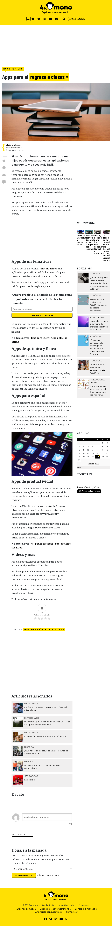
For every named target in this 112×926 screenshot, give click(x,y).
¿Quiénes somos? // (26, 909)
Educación (37, 629)
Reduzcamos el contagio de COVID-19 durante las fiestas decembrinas (98, 305)
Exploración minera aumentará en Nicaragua (45, 736)
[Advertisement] (56, 45)
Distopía (29, 747)
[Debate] (4, 182)
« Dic (79, 467)
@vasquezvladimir (14, 147)
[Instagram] (44, 19)
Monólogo (96, 273)
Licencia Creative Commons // (55, 909)
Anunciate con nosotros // (49, 912)
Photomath (47, 268)
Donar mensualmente (49, 875)
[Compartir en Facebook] (4, 168)
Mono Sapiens (13, 68)
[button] (64, 19)
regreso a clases (54, 629)
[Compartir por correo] (4, 175)
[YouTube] (50, 19)
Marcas (28, 761)
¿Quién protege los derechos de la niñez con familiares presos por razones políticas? (99, 283)
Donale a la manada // (86, 909)
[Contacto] (56, 19)
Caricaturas (31, 776)
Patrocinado (31, 703)
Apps (26, 629)
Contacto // (72, 912)
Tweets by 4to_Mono (88, 487)
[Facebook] (33, 19)
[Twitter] (38, 19)
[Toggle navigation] (28, 19)
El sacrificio (29, 780)
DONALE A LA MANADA (77, 19)
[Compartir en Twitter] (4, 161)
